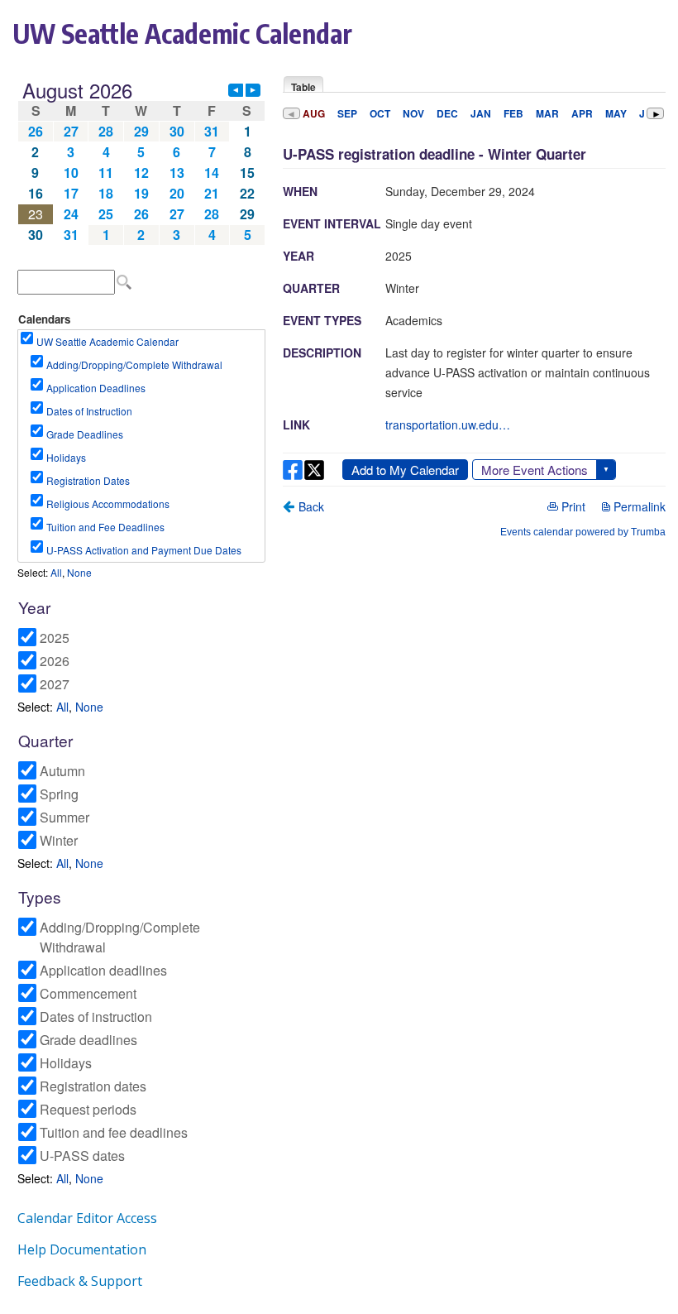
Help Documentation (81, 1249)
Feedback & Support (79, 1281)
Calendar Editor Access (87, 1218)
